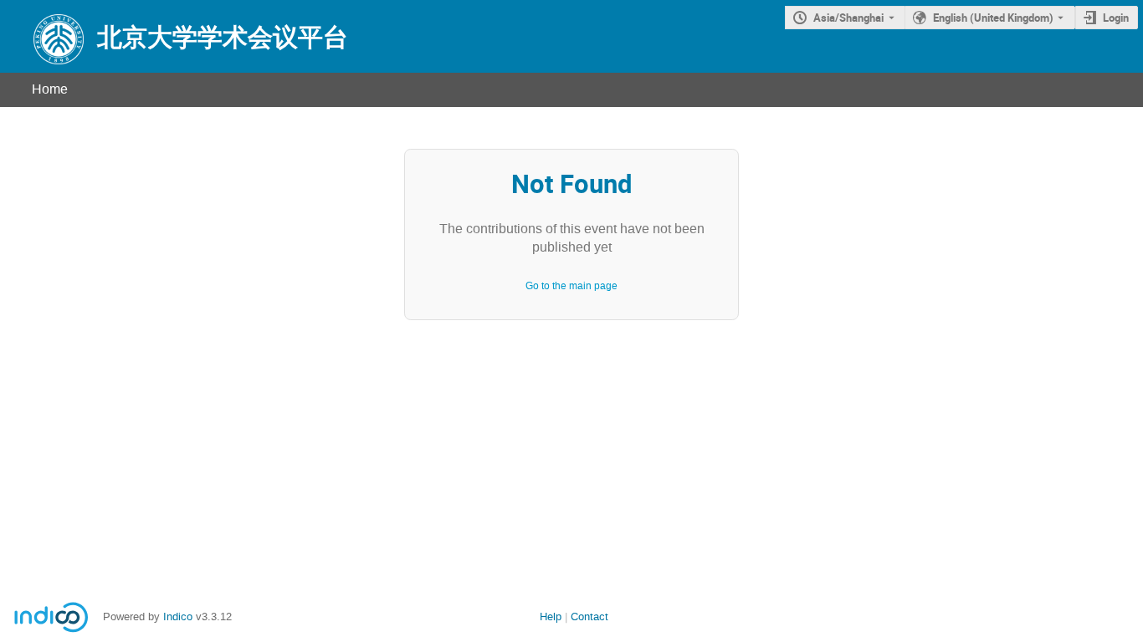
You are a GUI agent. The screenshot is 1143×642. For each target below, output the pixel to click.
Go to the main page (571, 286)
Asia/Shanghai (848, 17)
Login (1116, 17)
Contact (589, 616)
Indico (177, 616)
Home (50, 89)
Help (550, 616)
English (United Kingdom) (993, 17)
